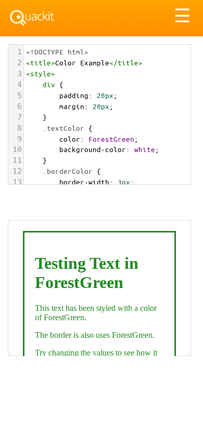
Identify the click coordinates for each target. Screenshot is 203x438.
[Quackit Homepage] (32, 17)
